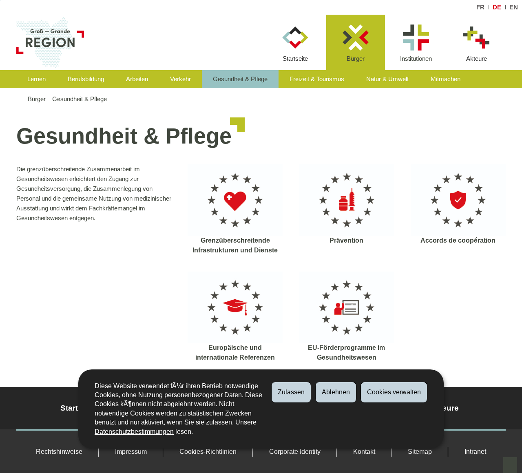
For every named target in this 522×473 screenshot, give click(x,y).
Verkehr (180, 78)
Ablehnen (336, 392)
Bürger (356, 58)
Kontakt (364, 451)
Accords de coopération (457, 240)
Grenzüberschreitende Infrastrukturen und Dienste (235, 245)
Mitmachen (445, 78)
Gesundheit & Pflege (240, 78)
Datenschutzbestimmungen (134, 431)
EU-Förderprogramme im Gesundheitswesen (346, 352)
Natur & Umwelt (387, 78)
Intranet (475, 451)
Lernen (36, 78)
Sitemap (420, 451)
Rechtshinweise (59, 451)
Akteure (476, 58)
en (513, 7)
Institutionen (416, 58)
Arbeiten (137, 78)
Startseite (295, 58)
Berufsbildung (86, 78)
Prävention (346, 240)
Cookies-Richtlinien (208, 451)
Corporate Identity (295, 451)
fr (480, 7)
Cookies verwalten (394, 392)
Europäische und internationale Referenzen (235, 352)
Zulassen (291, 392)
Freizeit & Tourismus (317, 78)
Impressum (131, 451)
